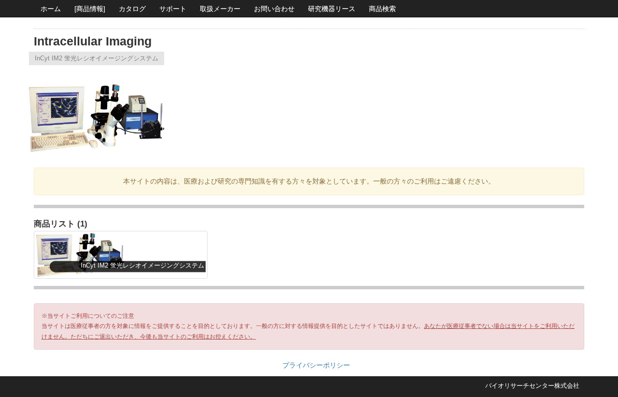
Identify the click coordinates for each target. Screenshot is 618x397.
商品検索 (382, 9)
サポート (172, 9)
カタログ (132, 9)
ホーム (51, 9)
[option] (99, 111)
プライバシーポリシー (316, 365)
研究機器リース (331, 9)
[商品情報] (89, 9)
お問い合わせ (274, 9)
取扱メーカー (220, 9)
